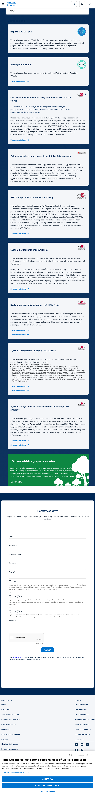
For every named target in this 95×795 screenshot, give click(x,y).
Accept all (47, 779)
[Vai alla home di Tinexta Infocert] (11, 4)
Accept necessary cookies (47, 785)
